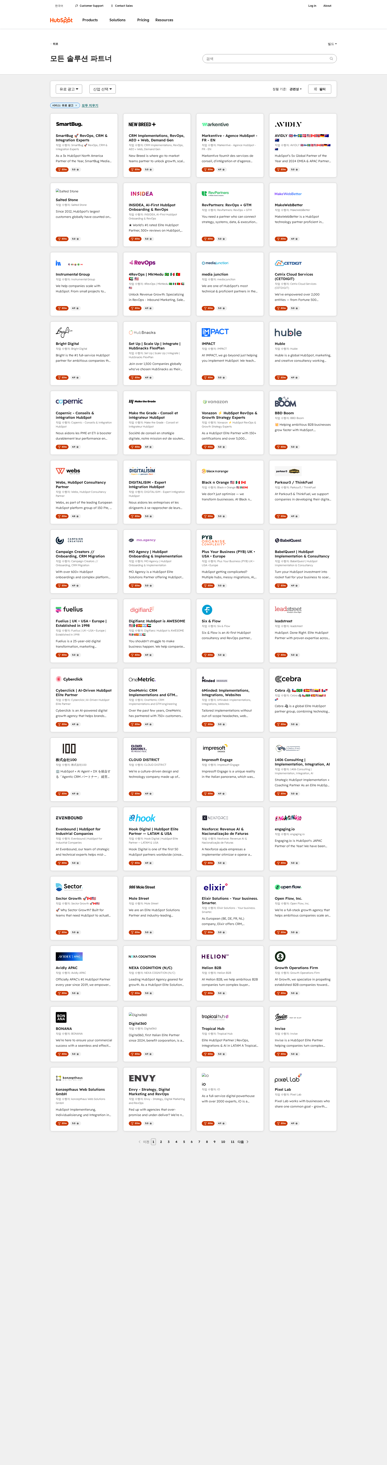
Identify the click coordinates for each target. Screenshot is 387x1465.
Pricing (143, 20)
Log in (312, 5)
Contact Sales (124, 5)
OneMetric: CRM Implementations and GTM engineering (152, 692)
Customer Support (91, 5)
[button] (332, 44)
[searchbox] (269, 58)
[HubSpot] (61, 20)
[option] (67, 89)
